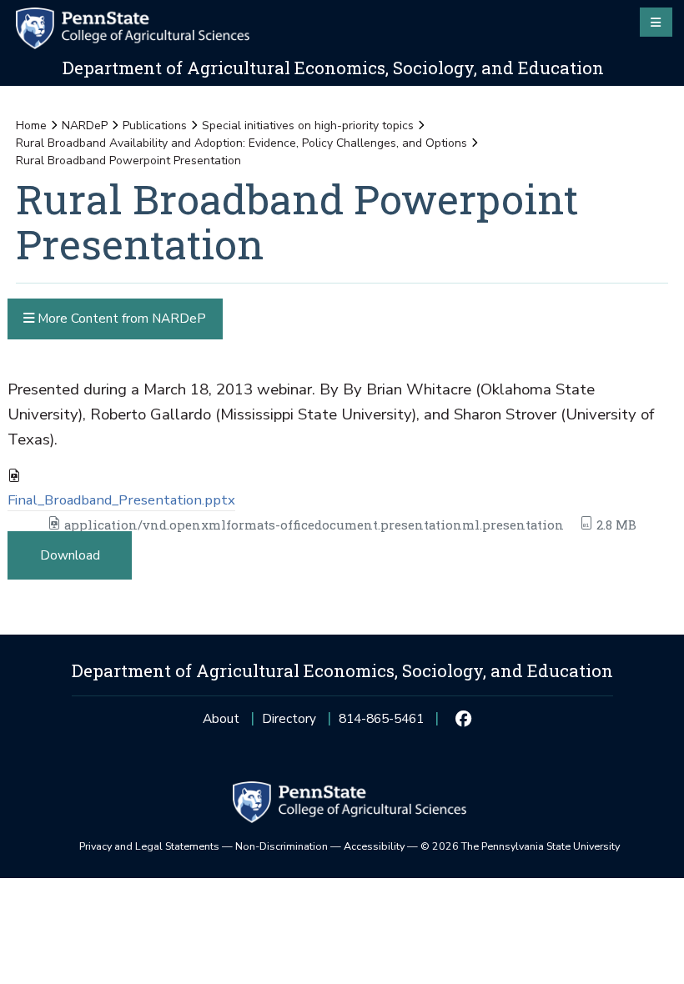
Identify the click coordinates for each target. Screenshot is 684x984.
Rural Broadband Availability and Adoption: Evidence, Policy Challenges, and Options (241, 143)
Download (70, 555)
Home (31, 125)
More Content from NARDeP (120, 318)
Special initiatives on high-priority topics (308, 125)
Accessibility (374, 846)
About (221, 718)
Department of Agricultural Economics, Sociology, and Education (333, 67)
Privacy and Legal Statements (149, 846)
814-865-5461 (381, 723)
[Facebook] (463, 719)
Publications (155, 125)
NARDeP (85, 125)
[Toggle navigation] (656, 22)
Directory (289, 718)
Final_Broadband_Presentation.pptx (121, 500)
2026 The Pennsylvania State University (520, 846)
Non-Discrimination (281, 846)
